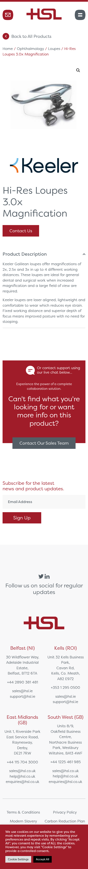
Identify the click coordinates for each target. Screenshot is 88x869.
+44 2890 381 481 (22, 682)
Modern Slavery (23, 821)
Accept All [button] (42, 859)
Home (8, 48)
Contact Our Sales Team (44, 443)
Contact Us (20, 230)
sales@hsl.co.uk (22, 770)
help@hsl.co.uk (22, 776)
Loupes (54, 48)
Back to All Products (31, 36)
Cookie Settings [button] (18, 859)
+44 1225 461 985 (65, 762)
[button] (78, 70)
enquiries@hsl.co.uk (22, 781)
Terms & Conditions (23, 812)
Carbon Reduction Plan (65, 821)
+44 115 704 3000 (22, 762)
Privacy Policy (65, 812)
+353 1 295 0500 (65, 687)
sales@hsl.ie (22, 691)
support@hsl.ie (22, 696)
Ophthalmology (30, 48)
